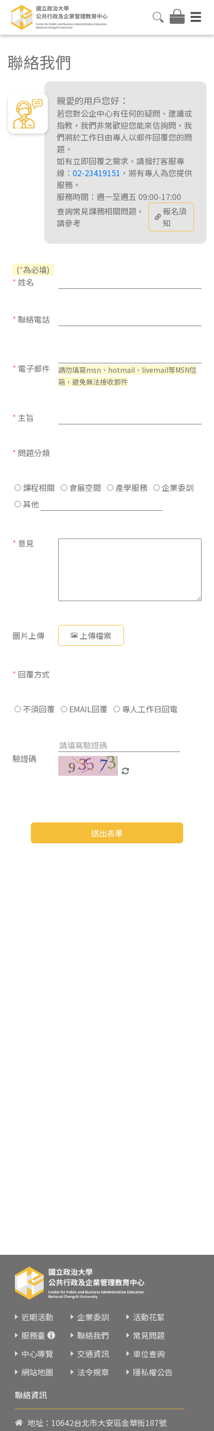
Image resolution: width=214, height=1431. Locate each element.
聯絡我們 (93, 1335)
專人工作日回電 (149, 709)
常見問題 (149, 1335)
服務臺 (33, 1335)
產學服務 (130, 487)
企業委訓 (177, 487)
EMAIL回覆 (87, 709)
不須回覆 (38, 709)
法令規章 (93, 1372)
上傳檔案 (95, 635)
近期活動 (37, 1317)
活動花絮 (149, 1317)
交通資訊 (93, 1354)
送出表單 (107, 833)
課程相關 (38, 487)
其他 (30, 504)
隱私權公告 (153, 1372)
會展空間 (84, 487)
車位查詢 (149, 1354)
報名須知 (175, 217)
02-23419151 (96, 173)
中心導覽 (37, 1354)
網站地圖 (37, 1372)
